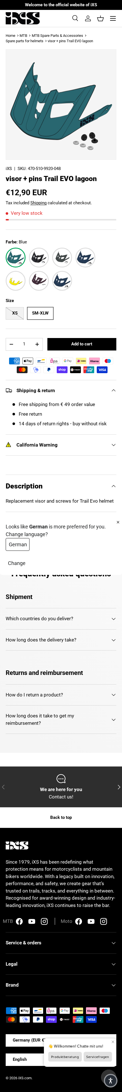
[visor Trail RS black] (39, 257)
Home (10, 35)
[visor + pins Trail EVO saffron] (16, 281)
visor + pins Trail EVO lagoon (70, 41)
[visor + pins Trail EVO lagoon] (16, 257)
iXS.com (24, 1078)
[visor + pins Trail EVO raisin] (39, 281)
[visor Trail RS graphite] (62, 257)
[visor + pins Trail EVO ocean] (85, 257)
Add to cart (81, 344)
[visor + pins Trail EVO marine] (62, 281)
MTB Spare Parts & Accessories (57, 35)
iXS (9, 168)
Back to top (61, 817)
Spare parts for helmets (24, 41)
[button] (100, 18)
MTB (23, 35)
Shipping (38, 202)
